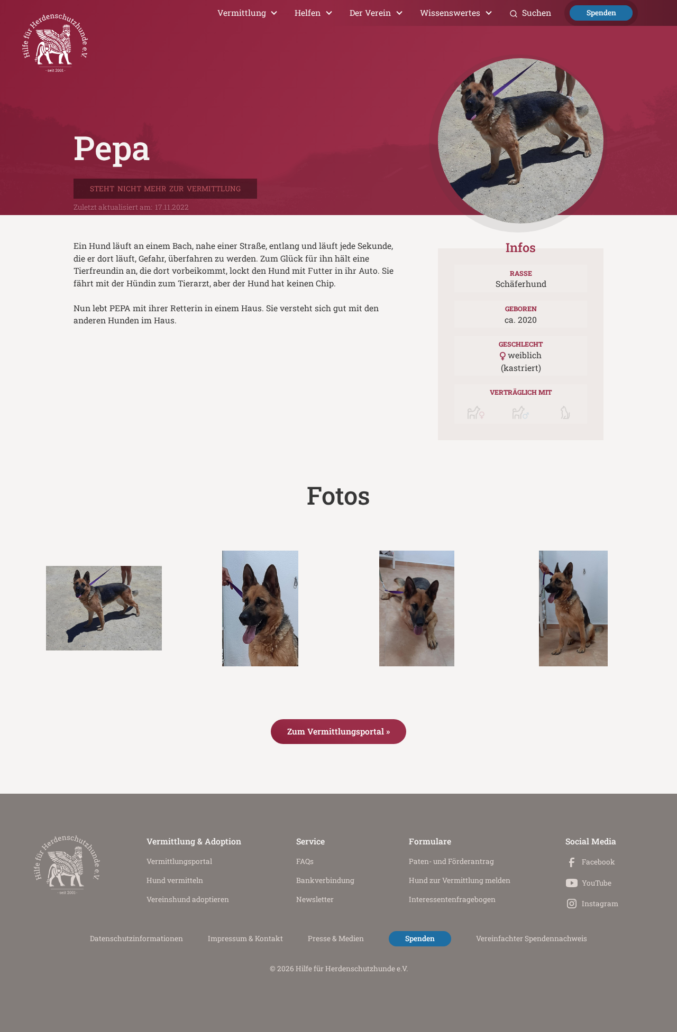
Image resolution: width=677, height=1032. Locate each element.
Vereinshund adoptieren (188, 899)
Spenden (601, 12)
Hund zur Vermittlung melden (459, 880)
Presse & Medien (336, 938)
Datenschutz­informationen (136, 938)
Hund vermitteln (175, 880)
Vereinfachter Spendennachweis (531, 938)
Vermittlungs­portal (179, 861)
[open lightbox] (104, 608)
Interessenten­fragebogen (452, 899)
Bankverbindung (325, 880)
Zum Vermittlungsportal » (338, 731)
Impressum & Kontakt (245, 938)
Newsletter (315, 899)
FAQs (305, 861)
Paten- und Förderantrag (451, 861)
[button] (248, 13)
